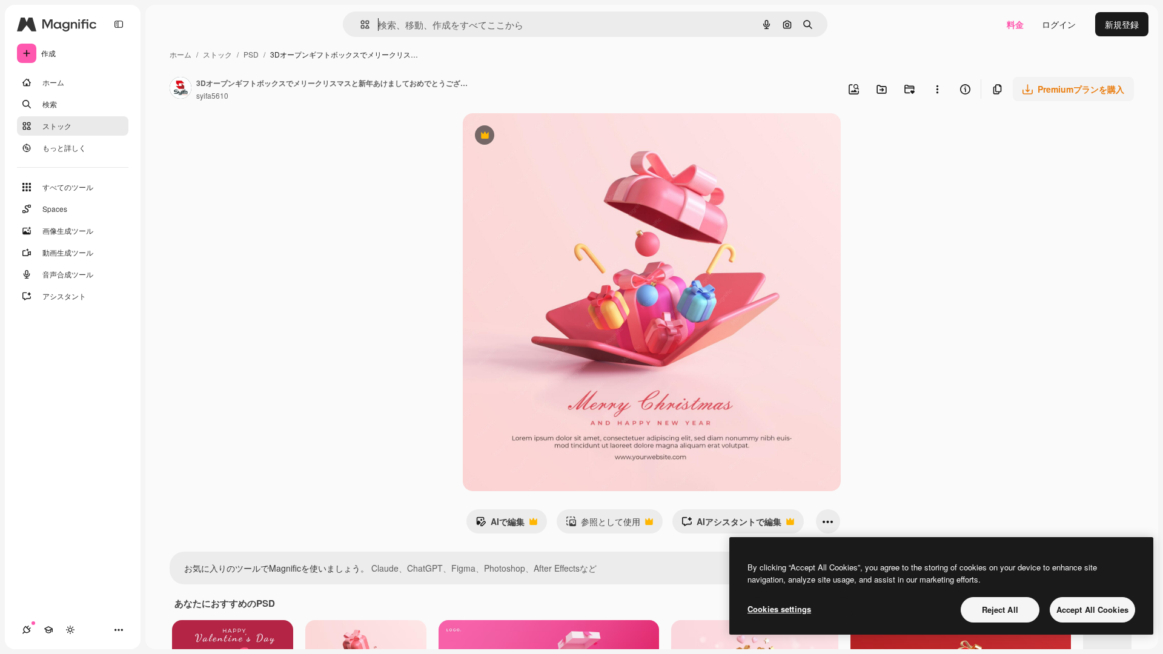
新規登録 (1122, 24)
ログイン (1059, 24)
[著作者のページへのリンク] (180, 89)
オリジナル (546, 136)
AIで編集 (500, 524)
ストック (217, 54)
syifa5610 (212, 95)
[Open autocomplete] (360, 24)
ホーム (180, 54)
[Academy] (48, 629)
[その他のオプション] (937, 89)
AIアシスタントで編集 (731, 524)
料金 (1015, 24)
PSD (251, 54)
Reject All (1000, 609)
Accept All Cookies (1092, 609)
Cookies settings (779, 609)
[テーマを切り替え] (70, 629)
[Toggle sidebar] (118, 24)
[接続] (26, 629)
